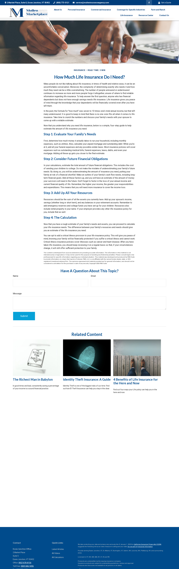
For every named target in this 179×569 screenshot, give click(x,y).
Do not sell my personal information (140, 546)
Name (15, 276)
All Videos (56, 553)
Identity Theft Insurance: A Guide (87, 379)
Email (93, 276)
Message (17, 293)
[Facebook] (149, 2)
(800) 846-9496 (27, 566)
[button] (58, 9)
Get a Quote (166, 3)
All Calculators (58, 557)
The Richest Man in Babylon (33, 379)
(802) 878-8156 (24, 563)
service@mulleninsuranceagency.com (92, 3)
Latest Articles (58, 549)
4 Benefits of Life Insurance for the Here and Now (135, 381)
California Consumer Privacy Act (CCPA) (147, 544)
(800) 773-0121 (62, 3)
